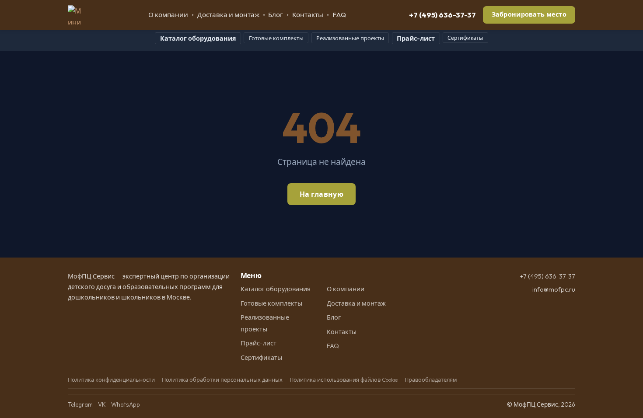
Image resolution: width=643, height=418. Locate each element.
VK (102, 404)
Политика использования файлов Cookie (344, 379)
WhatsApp (125, 404)
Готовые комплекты (276, 38)
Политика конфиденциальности (111, 379)
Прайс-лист (416, 38)
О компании (168, 14)
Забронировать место (529, 14)
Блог (275, 14)
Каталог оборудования (198, 38)
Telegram (80, 404)
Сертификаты (465, 38)
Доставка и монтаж (228, 14)
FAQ (339, 14)
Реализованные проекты (350, 38)
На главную (321, 194)
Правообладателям (431, 379)
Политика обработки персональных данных (222, 379)
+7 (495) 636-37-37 (442, 14)
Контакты (307, 14)
